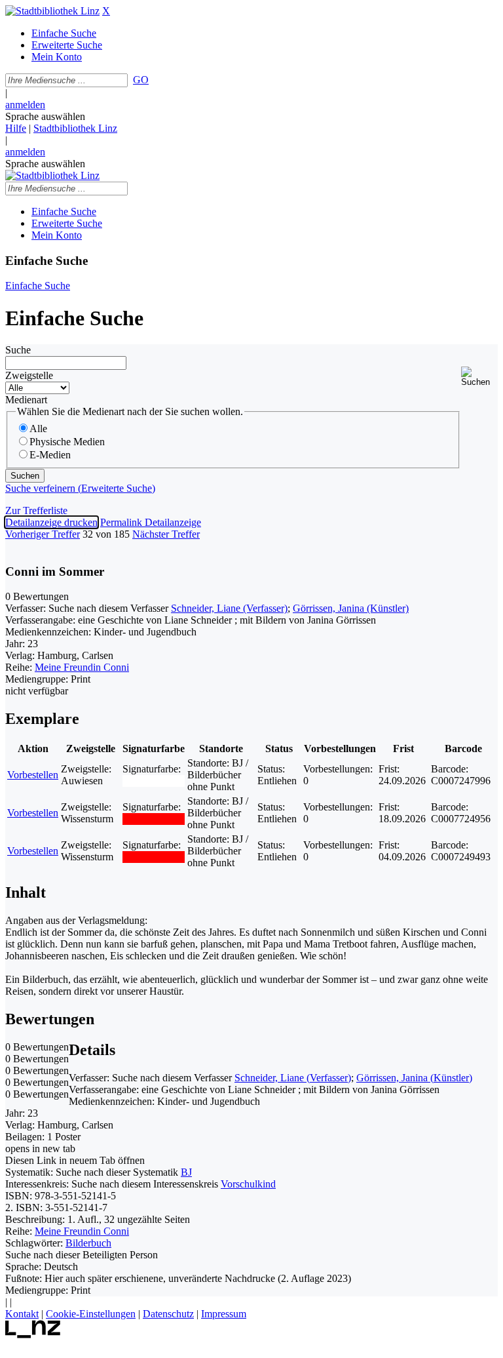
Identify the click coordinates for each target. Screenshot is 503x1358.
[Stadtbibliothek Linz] (52, 10)
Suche (18, 349)
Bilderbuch (88, 1242)
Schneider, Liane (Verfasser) (229, 608)
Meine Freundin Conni (82, 667)
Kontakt (22, 1313)
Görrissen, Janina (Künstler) (351, 608)
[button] (479, 377)
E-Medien (50, 454)
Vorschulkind (248, 1183)
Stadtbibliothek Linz (75, 128)
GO (141, 79)
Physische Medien (67, 441)
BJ (186, 1172)
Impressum (223, 1313)
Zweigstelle (29, 375)
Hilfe (15, 128)
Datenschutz (168, 1313)
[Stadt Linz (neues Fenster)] (33, 1334)
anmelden (25, 104)
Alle (38, 428)
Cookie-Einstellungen (91, 1313)
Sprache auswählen (45, 116)
